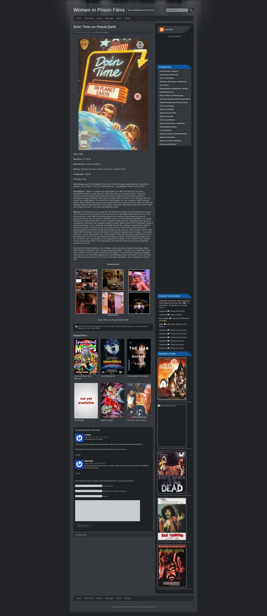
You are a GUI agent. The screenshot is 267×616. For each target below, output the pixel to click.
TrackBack (81, 535)
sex (84, 328)
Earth (112, 326)
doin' (107, 326)
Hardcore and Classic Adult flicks (173, 82)
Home (79, 18)
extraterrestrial (120, 326)
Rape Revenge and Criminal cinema (174, 103)
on (100, 437)
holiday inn (131, 326)
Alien (79, 326)
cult (103, 326)
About (119, 18)
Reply (78, 455)
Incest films (164, 85)
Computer (97, 326)
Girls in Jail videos (167, 78)
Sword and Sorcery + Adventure (172, 123)
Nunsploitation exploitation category (174, 89)
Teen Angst (91, 328)
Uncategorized (165, 130)
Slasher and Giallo (167, 109)
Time (98, 328)
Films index (89, 18)
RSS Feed (168, 30)
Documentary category (169, 71)
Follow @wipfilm (174, 36)
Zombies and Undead (168, 144)
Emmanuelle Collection (169, 75)
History (99, 18)
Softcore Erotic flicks (168, 113)
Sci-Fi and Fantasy (102, 32)
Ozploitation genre (167, 92)
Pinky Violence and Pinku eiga (171, 96)
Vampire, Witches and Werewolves (173, 134)
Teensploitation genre (168, 127)
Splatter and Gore (167, 116)
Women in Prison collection (170, 141)
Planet (80, 328)
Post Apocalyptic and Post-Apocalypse (175, 99)
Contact (127, 18)
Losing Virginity (141, 326)
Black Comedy (87, 326)
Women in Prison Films (99, 10)
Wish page (109, 18)
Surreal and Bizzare (167, 120)
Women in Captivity (167, 137)
